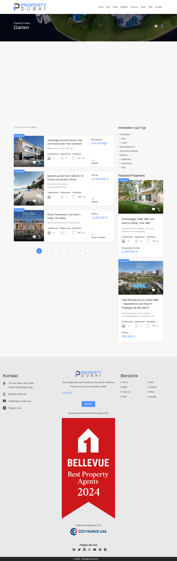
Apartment (126, 159)
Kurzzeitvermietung (129, 151)
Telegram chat (14, 408)
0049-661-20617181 (17, 394)
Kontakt (158, 7)
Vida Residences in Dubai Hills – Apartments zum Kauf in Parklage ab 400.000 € (140, 303)
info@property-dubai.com (19, 401)
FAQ (150, 7)
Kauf (108, 7)
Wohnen (124, 155)
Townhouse (127, 163)
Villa (123, 167)
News (143, 7)
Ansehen (141, 207)
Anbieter (124, 7)
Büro (124, 138)
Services (134, 7)
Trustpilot (67, 392)
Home (100, 7)
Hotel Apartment (127, 147)
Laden (124, 142)
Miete (115, 7)
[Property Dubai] (30, 10)
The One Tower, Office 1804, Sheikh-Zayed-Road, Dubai (21, 385)
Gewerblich (125, 134)
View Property (29, 161)
